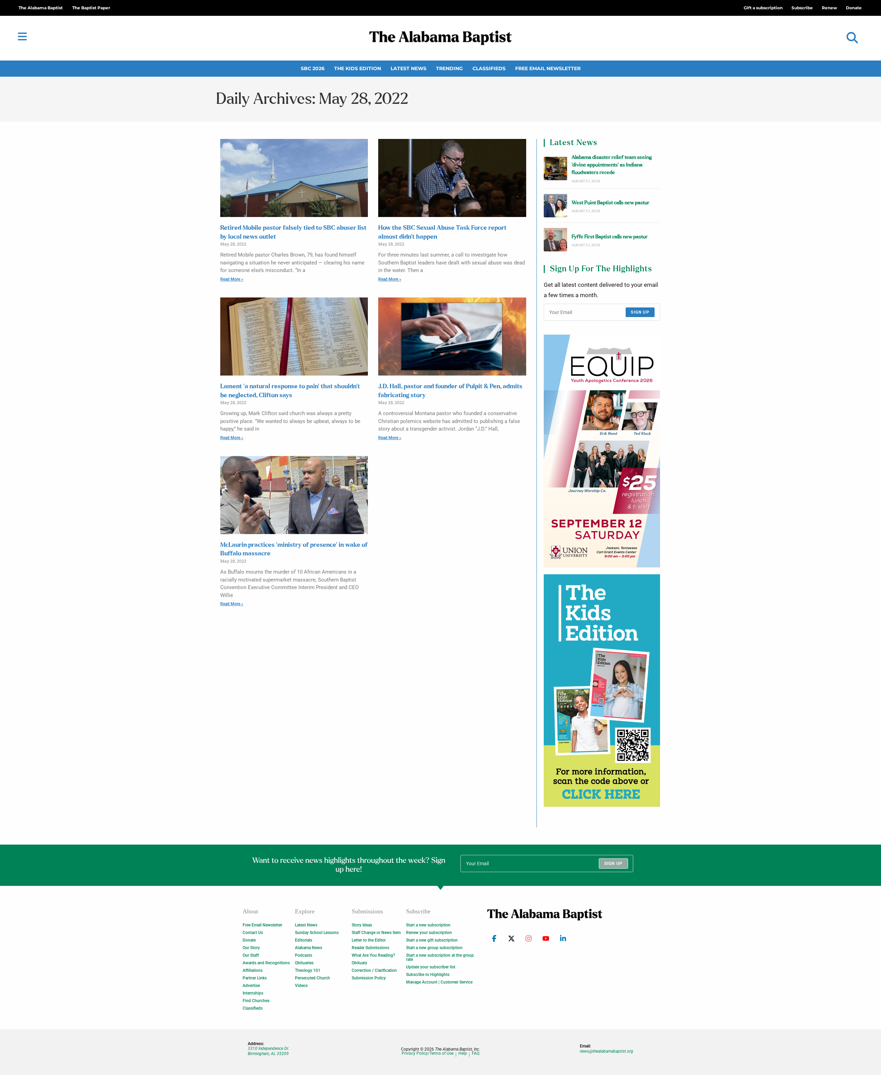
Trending (449, 68)
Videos (301, 985)
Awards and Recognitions (266, 962)
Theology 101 (307, 970)
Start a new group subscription (434, 947)
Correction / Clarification (374, 970)
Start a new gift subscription (432, 940)
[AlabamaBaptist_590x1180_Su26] (602, 451)
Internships (253, 993)
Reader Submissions (370, 947)
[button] (852, 38)
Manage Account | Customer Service (439, 982)
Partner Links (255, 978)
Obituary (359, 962)
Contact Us (253, 932)
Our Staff (251, 955)
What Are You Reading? (373, 955)
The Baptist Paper (91, 7)
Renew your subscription (429, 932)
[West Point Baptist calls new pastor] (555, 205)
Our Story (251, 947)
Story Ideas (362, 925)
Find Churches (256, 1000)
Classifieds (489, 68)
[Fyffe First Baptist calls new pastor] (555, 239)
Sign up (640, 312)
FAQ (475, 1053)
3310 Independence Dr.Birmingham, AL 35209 (268, 1051)
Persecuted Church (312, 978)
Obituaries (304, 962)
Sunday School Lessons (317, 932)
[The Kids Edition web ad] (602, 690)
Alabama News (308, 947)
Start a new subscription (428, 925)
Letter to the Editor (369, 940)
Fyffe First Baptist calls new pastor (610, 236)
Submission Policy (369, 978)
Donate (249, 940)
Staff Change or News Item (376, 932)
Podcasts (303, 955)
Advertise (251, 985)
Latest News (408, 68)
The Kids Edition (357, 68)
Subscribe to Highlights (427, 974)
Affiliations (253, 970)
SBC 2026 (313, 68)
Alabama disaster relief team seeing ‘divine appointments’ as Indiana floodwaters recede (612, 165)
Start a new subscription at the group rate (440, 957)
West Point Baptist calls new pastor (610, 202)
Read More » (231, 279)
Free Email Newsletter (548, 68)
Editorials (303, 940)
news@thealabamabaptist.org (606, 1051)
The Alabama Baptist (41, 7)
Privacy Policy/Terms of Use (428, 1053)
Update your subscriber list (430, 967)
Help (462, 1053)
